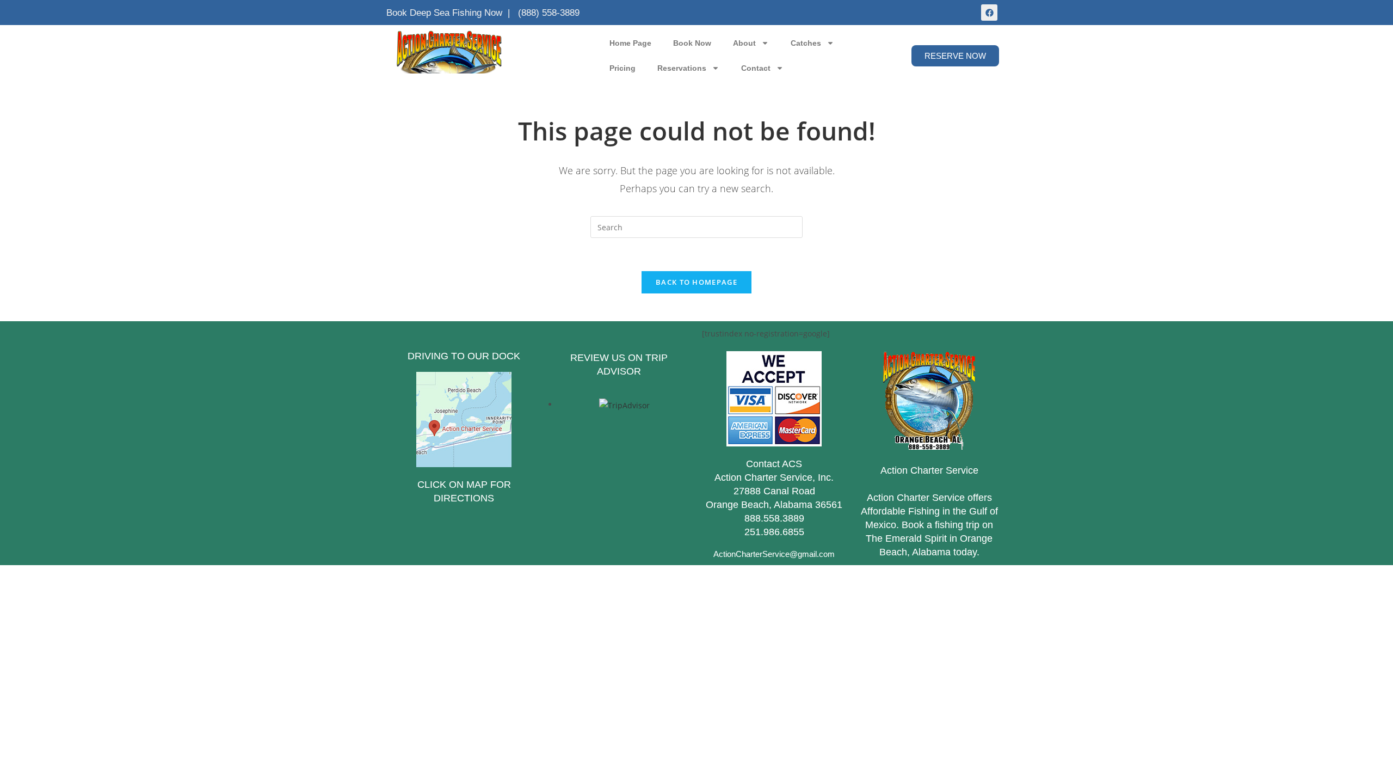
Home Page (630, 43)
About (744, 43)
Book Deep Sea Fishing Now (444, 13)
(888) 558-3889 (549, 13)
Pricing (622, 68)
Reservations (681, 68)
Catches (806, 43)
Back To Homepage (696, 282)
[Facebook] (989, 12)
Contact (756, 68)
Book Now (692, 43)
